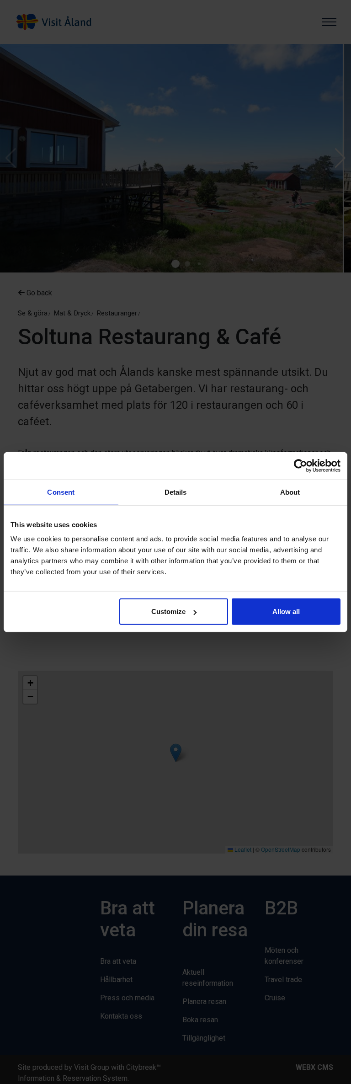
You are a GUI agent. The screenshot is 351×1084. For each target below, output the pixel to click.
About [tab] (290, 492)
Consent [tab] (60, 492)
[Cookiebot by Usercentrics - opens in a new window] (300, 465)
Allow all (286, 611)
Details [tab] (176, 492)
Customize (168, 611)
